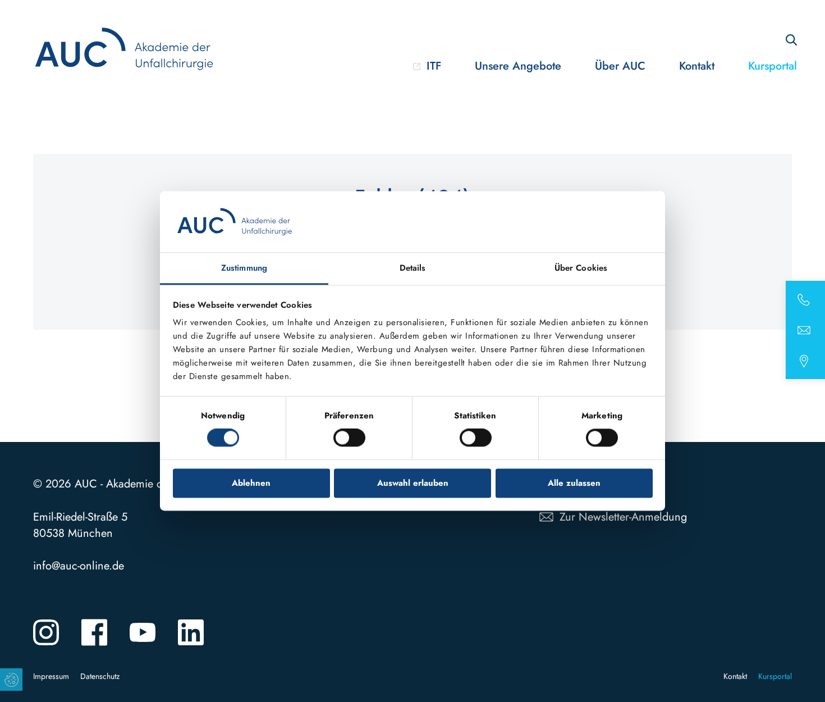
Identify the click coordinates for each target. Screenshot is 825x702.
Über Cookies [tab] (580, 268)
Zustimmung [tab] (244, 268)
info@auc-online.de (78, 566)
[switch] (349, 438)
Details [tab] (413, 268)
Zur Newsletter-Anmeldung (623, 517)
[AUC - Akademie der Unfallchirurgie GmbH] (126, 48)
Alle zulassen (574, 483)
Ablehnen (251, 483)
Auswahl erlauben (412, 483)
